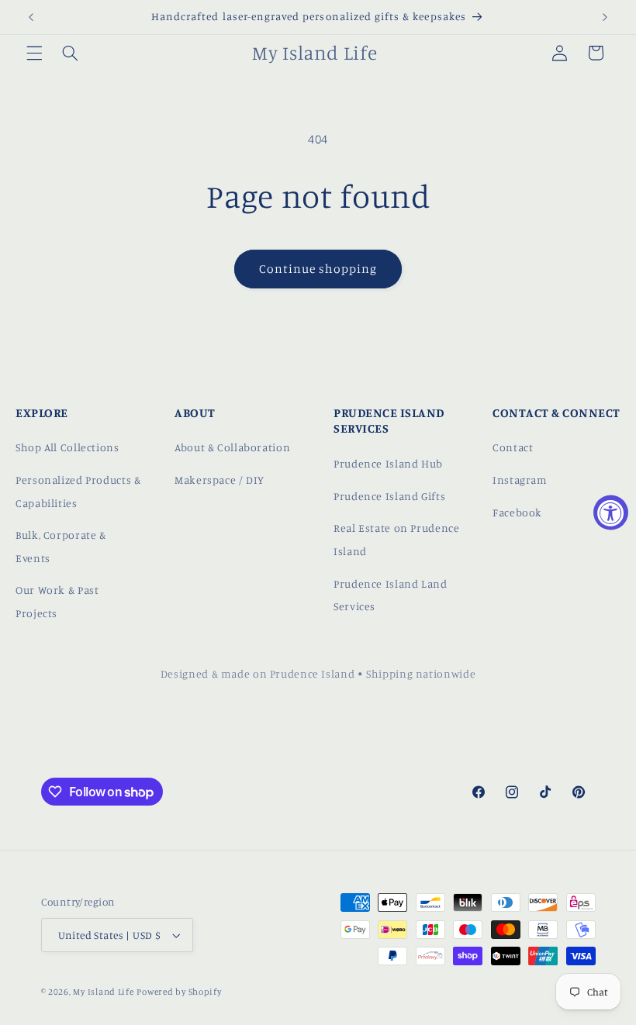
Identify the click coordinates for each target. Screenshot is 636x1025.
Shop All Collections (67, 447)
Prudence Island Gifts (389, 495)
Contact (513, 447)
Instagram (520, 479)
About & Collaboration (232, 447)
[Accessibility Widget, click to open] (610, 512)
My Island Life (103, 991)
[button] (34, 53)
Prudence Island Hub (388, 463)
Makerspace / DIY (219, 479)
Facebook (517, 512)
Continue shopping (318, 268)
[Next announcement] (605, 17)
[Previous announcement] (31, 17)
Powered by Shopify (179, 991)
